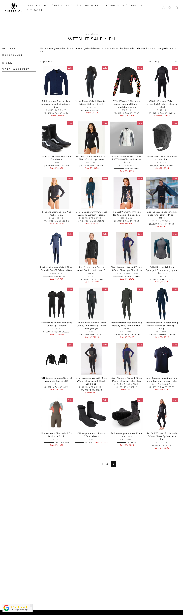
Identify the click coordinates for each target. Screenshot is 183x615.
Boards (32, 5)
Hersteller (12, 54)
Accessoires (131, 5)
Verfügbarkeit (16, 69)
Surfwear (92, 5)
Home (86, 34)
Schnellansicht (56, 95)
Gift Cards (34, 10)
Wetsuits (72, 5)
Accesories (51, 5)
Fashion (111, 5)
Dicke (7, 62)
